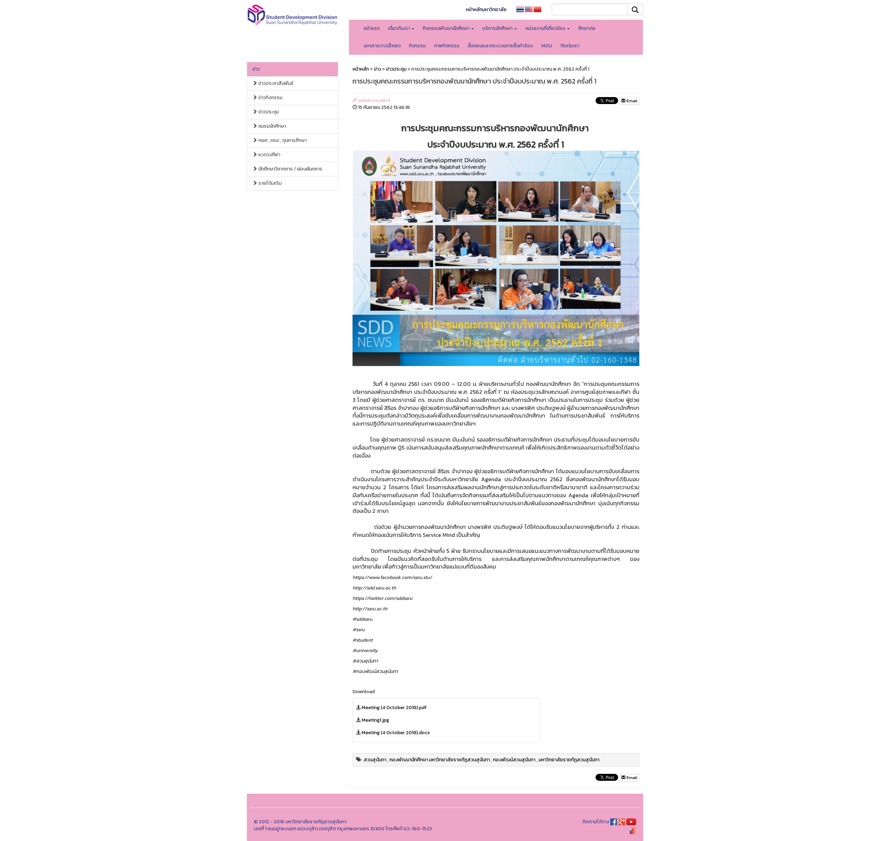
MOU (546, 45)
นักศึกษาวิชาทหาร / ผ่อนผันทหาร (289, 169)
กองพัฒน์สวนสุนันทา (514, 759)
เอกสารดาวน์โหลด (382, 45)
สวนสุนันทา (375, 759)
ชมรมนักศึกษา (271, 126)
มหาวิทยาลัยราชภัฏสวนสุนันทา (569, 759)
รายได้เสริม (269, 183)
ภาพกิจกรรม (446, 45)
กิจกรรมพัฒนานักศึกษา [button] (446, 28)
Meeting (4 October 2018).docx (396, 732)
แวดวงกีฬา (268, 154)
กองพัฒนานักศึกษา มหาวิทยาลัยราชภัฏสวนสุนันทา (439, 759)
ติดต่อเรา (569, 45)
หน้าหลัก (361, 69)
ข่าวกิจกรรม (269, 97)
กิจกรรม (417, 45)
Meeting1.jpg (375, 720)
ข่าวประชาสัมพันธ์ (275, 83)
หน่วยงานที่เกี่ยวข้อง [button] (545, 28)
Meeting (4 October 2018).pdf (394, 707)
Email (631, 101)
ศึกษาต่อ (587, 28)
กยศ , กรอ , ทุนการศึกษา (282, 140)
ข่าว (256, 69)
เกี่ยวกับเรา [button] (399, 28)
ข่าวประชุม (268, 112)
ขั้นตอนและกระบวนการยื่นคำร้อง (500, 45)
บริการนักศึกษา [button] (497, 28)
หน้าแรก (372, 28)
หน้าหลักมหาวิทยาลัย (486, 9)
